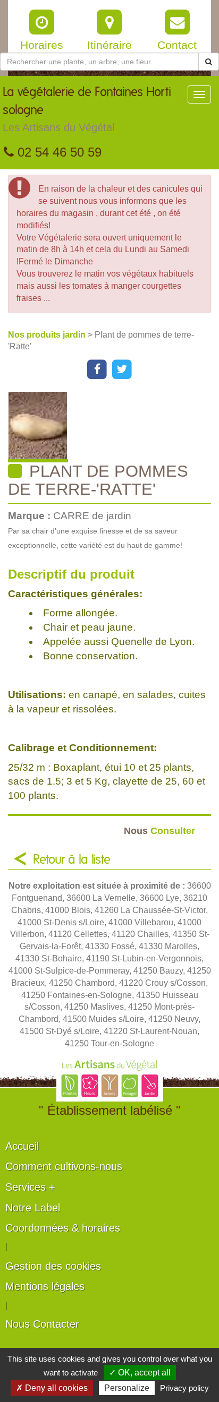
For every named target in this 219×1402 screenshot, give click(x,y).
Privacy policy (184, 1387)
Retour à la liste (72, 860)
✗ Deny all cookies (52, 1387)
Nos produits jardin (48, 334)
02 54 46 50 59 (58, 152)
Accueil (22, 1146)
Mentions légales (45, 1286)
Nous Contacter (42, 1324)
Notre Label (32, 1208)
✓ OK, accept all (140, 1372)
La (87, 109)
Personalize (126, 1387)
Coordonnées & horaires (62, 1228)
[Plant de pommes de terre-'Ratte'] (113, 427)
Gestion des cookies (53, 1266)
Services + (30, 1187)
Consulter (159, 830)
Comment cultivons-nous (63, 1166)
